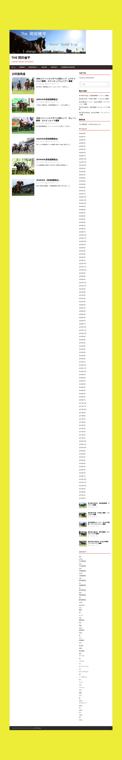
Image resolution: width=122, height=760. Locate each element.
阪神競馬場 (82, 600)
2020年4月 (82, 314)
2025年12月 (82, 159)
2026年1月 (82, 156)
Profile (22, 67)
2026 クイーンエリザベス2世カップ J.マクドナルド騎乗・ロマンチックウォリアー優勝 (55, 79)
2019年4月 (82, 352)
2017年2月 (82, 435)
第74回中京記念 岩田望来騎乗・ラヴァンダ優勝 (94, 95)
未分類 (81, 646)
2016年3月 (82, 470)
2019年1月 (82, 362)
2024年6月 (82, 216)
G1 (80, 708)
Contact (54, 67)
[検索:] (95, 84)
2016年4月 (82, 466)
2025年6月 (82, 178)
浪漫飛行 (81, 640)
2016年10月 (82, 447)
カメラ (81, 615)
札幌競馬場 (82, 585)
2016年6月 (82, 460)
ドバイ (81, 682)
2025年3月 (82, 187)
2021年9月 (82, 289)
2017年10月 (82, 409)
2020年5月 (82, 311)
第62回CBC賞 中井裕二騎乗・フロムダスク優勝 (94, 99)
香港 (80, 693)
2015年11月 (82, 482)
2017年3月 (82, 432)
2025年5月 (82, 181)
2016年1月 (82, 476)
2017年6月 (82, 422)
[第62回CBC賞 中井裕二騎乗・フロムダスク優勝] (83, 516)
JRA (80, 556)
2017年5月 (82, 425)
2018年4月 (82, 390)
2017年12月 (82, 403)
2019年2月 (82, 359)
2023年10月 (82, 241)
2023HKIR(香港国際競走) (47, 138)
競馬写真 (81, 630)
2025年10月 (82, 165)
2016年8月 (82, 454)
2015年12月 (82, 479)
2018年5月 (82, 387)
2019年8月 (82, 340)
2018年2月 (82, 397)
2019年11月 (82, 330)
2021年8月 (82, 292)
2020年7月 (82, 308)
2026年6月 (82, 140)
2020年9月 (82, 305)
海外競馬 (81, 651)
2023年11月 (82, 238)
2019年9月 (82, 336)
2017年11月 (82, 406)
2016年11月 (82, 444)
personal (81, 605)
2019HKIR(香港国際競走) (47, 159)
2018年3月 (82, 394)
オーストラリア (83, 666)
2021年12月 (82, 282)
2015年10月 (82, 485)
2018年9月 (82, 374)
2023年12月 (82, 235)
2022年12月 (82, 263)
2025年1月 (82, 194)
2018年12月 (82, 365)
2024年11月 (82, 200)
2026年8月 (82, 133)
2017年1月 (82, 438)
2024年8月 (82, 210)
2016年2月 (82, 473)
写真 (80, 625)
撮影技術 (81, 620)
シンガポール (83, 677)
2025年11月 (82, 162)
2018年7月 (82, 381)
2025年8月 (82, 171)
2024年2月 (82, 229)
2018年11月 (82, 368)
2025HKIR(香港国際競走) (47, 99)
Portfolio (32, 67)
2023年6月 (82, 244)
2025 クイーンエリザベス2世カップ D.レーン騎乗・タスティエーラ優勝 (56, 119)
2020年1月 (82, 324)
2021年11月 (82, 286)
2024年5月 (82, 219)
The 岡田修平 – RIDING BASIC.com (90, 124)
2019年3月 (82, 355)
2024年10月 (82, 203)
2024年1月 (82, 232)
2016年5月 (82, 463)
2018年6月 (82, 384)
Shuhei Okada (51, 84)
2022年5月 (82, 279)
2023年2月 (82, 257)
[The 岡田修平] (48, 52)
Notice (44, 67)
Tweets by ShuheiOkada (86, 78)
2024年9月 (82, 206)
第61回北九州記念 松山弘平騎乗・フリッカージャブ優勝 (99, 542)
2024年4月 (82, 222)
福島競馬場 (82, 595)
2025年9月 (82, 168)
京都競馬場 (82, 571)
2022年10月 (82, 270)
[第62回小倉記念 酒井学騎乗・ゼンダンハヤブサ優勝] (83, 536)
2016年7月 (82, 457)
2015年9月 (82, 489)
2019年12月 (82, 327)
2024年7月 (82, 213)
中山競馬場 (82, 566)
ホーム (13, 67)
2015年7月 (82, 495)
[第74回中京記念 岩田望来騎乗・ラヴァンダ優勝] (83, 507)
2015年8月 (82, 492)
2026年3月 (82, 149)
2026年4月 (82, 146)
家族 (80, 610)
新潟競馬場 (82, 580)
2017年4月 (82, 428)
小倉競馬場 (82, 576)
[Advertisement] (61, 14)
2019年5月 (82, 349)
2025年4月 (82, 184)
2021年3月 (82, 301)
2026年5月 (82, 143)
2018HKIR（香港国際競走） (48, 180)
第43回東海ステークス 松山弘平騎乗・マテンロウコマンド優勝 (99, 523)
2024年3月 (82, 225)
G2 (80, 712)
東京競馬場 (82, 590)
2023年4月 (82, 251)
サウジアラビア (83, 672)
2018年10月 (82, 371)
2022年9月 (82, 273)
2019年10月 (82, 333)
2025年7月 (82, 175)
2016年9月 (82, 451)
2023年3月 (82, 254)
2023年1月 (82, 260)
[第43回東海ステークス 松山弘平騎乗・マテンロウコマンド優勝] (83, 526)
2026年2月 (82, 152)
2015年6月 (82, 498)
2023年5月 (82, 248)
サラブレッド (83, 703)
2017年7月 (82, 419)
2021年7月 (82, 295)
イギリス (81, 661)
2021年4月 (82, 298)
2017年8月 (82, 416)
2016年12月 (82, 441)
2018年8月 (82, 378)
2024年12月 (82, 197)
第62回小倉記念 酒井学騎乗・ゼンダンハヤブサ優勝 (99, 533)
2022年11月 (82, 267)
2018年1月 (82, 400)
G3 (80, 717)
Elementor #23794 (68, 67)
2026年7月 (82, 137)
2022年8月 (82, 276)
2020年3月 (82, 317)
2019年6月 (82, 346)
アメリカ (81, 656)
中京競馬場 (82, 561)
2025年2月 (82, 191)
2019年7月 (82, 343)
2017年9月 (82, 413)
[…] (68, 87)
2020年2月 (82, 321)
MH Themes (38, 728)
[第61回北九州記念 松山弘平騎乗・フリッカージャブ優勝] (83, 545)
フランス (81, 687)
